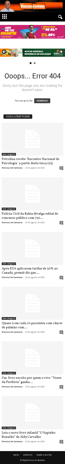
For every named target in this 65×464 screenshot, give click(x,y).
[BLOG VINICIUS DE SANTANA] (32, 6)
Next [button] (60, 51)
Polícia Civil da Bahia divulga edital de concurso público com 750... (30, 215)
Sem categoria (9, 154)
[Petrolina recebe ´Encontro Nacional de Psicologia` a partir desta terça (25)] (32, 139)
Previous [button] (4, 51)
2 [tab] (35, 63)
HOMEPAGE (42, 101)
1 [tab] (31, 63)
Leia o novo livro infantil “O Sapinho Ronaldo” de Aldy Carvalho (28, 434)
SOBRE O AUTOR (44, 455)
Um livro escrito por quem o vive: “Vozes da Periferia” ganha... (31, 380)
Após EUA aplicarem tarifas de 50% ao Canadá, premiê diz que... (30, 270)
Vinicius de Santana (12, 167)
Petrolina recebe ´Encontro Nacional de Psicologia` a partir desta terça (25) (30, 161)
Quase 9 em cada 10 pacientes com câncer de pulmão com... (32, 325)
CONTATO (27, 455)
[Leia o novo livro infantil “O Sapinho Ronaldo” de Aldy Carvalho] (32, 412)
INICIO (16, 455)
